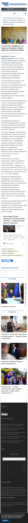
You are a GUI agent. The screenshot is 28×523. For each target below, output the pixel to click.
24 (4, 473)
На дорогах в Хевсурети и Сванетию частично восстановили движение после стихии (12, 441)
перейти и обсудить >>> (16, 255)
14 (17, 467)
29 (20, 473)
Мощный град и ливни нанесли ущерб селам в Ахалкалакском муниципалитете (12, 429)
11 (7, 467)
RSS (2, 445)
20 (14, 470)
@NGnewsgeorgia (7, 58)
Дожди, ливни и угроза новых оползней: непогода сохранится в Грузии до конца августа (13, 437)
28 (17, 473)
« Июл (2, 478)
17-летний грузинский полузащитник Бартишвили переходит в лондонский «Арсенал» (13, 433)
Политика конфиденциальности (20, 512)
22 (20, 470)
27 (14, 473)
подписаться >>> (13, 251)
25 (7, 473)
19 (10, 470)
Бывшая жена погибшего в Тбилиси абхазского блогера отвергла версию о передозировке (12, 425)
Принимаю (5, 520)
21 (17, 470)
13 (14, 467)
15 (20, 467)
